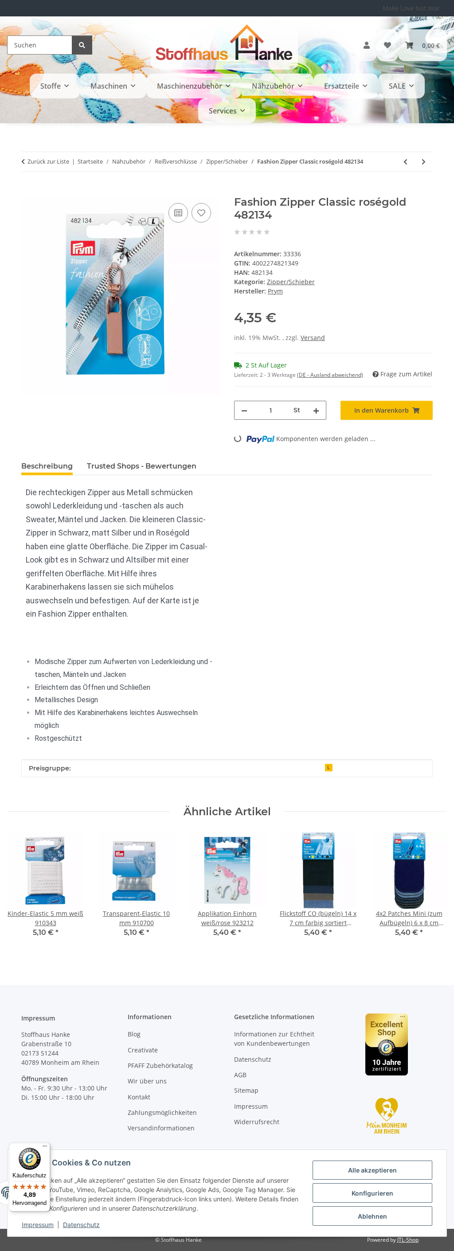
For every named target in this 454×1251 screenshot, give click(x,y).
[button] (366, 45)
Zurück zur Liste (48, 161)
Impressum (38, 1224)
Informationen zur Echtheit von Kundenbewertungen (274, 1039)
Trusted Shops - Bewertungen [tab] (141, 466)
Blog (134, 1034)
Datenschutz (81, 1224)
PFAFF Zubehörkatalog (160, 1065)
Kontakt (139, 1097)
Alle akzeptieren (372, 1170)
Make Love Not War (411, 8)
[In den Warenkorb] (28, 191)
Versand (313, 337)
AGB (240, 1075)
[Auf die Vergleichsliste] (178, 213)
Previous (22, 891)
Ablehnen (372, 1216)
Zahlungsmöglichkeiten (162, 1112)
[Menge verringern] (244, 410)
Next (432, 891)
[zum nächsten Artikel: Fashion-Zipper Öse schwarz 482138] (424, 161)
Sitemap (246, 1090)
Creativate (143, 1050)
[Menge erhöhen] (316, 410)
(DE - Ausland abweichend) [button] (330, 375)
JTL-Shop (408, 1239)
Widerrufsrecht (256, 1122)
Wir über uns (147, 1081)
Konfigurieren (372, 1193)
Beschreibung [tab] (47, 466)
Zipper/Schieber (291, 282)
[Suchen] (82, 45)
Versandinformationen (161, 1128)
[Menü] (44, 1148)
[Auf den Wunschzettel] (201, 213)
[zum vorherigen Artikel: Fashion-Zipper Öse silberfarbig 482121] (405, 161)
